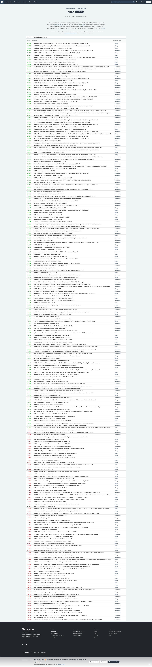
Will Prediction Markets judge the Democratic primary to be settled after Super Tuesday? (57, 356)
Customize (103, 661)
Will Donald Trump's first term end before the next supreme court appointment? (55, 59)
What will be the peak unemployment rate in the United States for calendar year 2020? (57, 164)
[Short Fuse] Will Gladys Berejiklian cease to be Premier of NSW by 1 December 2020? (57, 263)
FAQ (95, 638)
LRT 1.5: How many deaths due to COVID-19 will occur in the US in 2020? (53, 326)
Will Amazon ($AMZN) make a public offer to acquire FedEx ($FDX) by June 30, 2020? (57, 511)
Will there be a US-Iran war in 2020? (43, 474)
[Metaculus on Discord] (26, 645)
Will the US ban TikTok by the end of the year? (46, 529)
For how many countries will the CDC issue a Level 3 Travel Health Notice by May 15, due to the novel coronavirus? (64, 589)
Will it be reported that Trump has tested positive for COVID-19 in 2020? (53, 80)
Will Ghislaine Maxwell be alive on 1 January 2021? (47, 261)
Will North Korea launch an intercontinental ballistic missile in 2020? (52, 409)
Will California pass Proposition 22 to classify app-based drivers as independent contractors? (59, 367)
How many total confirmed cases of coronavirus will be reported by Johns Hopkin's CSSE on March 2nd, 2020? (63, 99)
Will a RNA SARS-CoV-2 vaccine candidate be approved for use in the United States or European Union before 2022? (65, 154)
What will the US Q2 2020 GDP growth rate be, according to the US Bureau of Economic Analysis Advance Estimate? (65, 69)
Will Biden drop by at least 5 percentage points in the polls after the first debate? (55, 562)
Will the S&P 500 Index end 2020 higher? (45, 268)
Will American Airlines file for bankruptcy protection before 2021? (51, 418)
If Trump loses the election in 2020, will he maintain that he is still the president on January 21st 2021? (61, 497)
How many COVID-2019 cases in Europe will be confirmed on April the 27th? (54, 87)
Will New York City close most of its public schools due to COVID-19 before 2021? (55, 599)
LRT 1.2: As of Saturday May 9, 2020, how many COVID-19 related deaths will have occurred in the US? (61, 138)
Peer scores (57, 24)
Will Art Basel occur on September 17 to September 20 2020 (50, 490)
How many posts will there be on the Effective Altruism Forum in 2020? (52, 397)
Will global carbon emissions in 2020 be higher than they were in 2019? (53, 48)
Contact (96, 633)
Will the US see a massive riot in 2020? (44, 170)
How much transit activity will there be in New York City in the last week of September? (57, 610)
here (103, 28)
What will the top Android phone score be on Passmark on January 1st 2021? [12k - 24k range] (59, 282)
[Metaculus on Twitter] (23, 645)
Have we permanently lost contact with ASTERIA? (47, 571)
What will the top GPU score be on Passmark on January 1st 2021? (51, 381)
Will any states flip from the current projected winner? (48, 219)
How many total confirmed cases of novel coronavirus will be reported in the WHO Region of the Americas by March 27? (66, 124)
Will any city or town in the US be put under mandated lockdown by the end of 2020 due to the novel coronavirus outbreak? (66, 143)
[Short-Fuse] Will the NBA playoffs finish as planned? (48, 249)
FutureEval (53, 638)
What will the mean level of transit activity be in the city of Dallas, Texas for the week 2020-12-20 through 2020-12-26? (66, 120)
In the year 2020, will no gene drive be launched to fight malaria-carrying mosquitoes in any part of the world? (63, 601)
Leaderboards (70, 8)
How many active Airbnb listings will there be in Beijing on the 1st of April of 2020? (56, 205)
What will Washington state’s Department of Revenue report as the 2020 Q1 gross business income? (60, 238)
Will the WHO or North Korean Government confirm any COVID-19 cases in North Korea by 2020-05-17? (61, 83)
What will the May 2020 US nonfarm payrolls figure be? (48, 617)
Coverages (81, 24)
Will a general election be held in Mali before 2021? (47, 395)
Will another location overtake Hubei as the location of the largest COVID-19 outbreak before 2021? (60, 129)
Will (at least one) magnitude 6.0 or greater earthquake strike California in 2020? (55, 453)
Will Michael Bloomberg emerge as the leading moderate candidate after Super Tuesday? (57, 467)
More (35, 2)
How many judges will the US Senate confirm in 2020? (48, 404)
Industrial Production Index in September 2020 (46, 323)
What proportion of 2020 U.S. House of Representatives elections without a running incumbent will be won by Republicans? (67, 369)
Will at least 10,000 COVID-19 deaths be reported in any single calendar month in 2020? (57, 388)
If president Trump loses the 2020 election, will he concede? (50, 208)
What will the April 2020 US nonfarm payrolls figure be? (48, 194)
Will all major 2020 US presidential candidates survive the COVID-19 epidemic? (55, 555)
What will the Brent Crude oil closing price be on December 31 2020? (52, 520)
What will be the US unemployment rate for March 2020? (49, 191)
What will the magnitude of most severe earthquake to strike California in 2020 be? (56, 330)
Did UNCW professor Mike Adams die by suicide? (47, 358)
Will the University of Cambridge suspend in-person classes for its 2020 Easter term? (56, 471)
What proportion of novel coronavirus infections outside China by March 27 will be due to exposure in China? (63, 353)
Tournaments (54, 633)
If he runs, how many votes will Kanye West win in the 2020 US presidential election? (56, 376)
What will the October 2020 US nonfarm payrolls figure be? (49, 434)
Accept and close (113, 661)
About (95, 631)
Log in (143, 2)
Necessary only (94, 661)
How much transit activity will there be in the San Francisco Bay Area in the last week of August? (59, 226)
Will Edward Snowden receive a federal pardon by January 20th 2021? (52, 420)
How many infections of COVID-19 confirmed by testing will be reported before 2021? (56, 94)
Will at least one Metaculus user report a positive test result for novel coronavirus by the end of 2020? (61, 43)
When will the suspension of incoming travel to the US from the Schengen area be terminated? (59, 557)
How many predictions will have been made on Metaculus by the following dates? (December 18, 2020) (61, 606)
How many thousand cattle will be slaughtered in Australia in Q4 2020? (53, 608)
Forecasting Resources (115, 631)
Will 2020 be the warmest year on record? (45, 506)
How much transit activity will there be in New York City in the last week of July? (55, 309)
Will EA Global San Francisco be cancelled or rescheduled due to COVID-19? (54, 478)
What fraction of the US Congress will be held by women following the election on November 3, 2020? (61, 437)
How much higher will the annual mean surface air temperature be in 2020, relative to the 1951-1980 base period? (64, 423)
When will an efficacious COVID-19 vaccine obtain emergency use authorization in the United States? (60, 568)
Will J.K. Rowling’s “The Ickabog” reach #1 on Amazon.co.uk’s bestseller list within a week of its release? (62, 46)
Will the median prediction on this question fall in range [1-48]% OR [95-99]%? (55, 168)
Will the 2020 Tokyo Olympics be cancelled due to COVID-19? (50, 256)
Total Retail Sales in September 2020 (43, 240)
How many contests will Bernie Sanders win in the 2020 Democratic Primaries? (55, 145)
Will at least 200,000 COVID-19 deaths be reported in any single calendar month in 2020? (58, 76)
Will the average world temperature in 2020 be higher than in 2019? (52, 247)
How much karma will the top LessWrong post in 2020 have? (50, 603)
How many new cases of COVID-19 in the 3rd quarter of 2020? (50, 515)
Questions (53, 631)
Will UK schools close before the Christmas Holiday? (48, 214)
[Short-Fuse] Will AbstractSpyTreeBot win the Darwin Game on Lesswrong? (54, 543)
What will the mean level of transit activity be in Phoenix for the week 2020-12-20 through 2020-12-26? (61, 136)
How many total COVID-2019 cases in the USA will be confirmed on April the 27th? (56, 101)
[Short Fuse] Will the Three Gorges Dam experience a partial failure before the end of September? (59, 483)
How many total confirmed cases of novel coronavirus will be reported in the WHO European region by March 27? (64, 159)
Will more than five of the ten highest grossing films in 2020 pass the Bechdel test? (56, 277)
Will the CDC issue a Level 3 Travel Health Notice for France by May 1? (52, 541)
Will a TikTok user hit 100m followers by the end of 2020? (49, 152)
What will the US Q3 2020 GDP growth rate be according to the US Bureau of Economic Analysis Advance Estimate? (64, 196)
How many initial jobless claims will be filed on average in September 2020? (54, 291)
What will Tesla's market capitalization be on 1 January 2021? (50, 328)
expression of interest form (70, 33)
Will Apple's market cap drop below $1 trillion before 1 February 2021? (52, 337)
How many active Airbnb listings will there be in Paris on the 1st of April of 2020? (55, 279)
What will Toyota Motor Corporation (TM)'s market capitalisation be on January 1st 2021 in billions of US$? (62, 284)
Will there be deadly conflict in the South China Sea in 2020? (50, 501)
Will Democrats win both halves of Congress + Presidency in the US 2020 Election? (56, 64)
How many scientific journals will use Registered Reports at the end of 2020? (54, 416)
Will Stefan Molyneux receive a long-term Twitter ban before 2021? (51, 360)
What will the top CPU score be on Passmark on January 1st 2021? (51, 402)
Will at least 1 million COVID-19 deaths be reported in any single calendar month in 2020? (57, 231)
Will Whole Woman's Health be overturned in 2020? (47, 140)
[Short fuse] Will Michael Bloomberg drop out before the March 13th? (52, 441)
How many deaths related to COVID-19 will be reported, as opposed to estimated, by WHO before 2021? (61, 78)
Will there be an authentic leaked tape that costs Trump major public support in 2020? (57, 430)
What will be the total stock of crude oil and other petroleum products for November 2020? (58, 275)
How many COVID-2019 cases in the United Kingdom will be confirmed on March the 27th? (58, 198)
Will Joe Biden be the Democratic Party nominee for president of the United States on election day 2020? (62, 312)
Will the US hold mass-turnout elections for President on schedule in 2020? (54, 573)
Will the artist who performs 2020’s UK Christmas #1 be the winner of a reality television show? (59, 499)
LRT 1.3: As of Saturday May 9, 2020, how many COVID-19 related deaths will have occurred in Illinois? (61, 127)
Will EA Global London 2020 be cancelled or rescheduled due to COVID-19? (54, 462)
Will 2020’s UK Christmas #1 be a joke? (44, 302)
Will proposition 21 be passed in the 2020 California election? (50, 488)
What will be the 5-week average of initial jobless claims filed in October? (53, 446)
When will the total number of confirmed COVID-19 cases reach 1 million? (53, 319)
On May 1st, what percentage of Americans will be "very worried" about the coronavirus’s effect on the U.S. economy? (65, 349)
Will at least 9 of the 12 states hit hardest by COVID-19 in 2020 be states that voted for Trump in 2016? (61, 210)
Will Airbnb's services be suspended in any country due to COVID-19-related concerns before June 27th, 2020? (63, 464)
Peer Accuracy (81, 8)
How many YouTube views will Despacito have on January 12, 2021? (52, 117)
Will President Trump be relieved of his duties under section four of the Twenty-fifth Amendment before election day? (65, 400)
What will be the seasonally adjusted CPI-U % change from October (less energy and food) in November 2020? (63, 411)
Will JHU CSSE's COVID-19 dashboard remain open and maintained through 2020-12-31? (57, 525)
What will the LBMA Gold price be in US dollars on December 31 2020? (52, 73)
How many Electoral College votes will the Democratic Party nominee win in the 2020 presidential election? (62, 180)
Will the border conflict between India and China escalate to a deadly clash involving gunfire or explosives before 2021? (66, 346)
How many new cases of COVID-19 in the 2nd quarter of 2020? (50, 92)
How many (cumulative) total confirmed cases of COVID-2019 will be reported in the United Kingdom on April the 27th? (65, 89)
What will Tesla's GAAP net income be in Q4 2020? (47, 182)
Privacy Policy (61, 664)
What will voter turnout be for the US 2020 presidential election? (51, 103)
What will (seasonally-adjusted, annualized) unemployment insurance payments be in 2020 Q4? (59, 383)
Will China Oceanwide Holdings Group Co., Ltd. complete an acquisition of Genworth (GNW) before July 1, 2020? (64, 522)
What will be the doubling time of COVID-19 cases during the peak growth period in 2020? (58, 612)
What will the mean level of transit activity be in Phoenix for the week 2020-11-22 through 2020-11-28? (61, 173)
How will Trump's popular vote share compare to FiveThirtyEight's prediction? (54, 457)
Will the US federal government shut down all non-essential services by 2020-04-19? (56, 594)
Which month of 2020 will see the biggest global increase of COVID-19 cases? (54, 596)
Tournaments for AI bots (57, 635)
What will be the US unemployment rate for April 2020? (48, 175)
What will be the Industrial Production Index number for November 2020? (53, 233)
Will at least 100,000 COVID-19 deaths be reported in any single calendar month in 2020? (57, 485)
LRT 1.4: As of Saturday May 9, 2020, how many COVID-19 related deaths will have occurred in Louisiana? (62, 122)
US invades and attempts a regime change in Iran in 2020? (49, 592)
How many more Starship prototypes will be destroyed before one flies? (53, 221)
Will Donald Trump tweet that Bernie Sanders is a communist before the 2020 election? (57, 52)
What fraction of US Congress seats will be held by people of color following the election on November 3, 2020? (64, 432)
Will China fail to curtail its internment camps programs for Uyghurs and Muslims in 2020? (58, 587)
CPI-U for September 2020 (41, 307)
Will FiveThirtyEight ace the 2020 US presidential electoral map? (51, 450)
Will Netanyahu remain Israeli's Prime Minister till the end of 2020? (51, 217)
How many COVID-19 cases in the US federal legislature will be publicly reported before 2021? (59, 85)
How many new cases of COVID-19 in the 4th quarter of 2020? (50, 203)
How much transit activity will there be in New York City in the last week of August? (56, 251)
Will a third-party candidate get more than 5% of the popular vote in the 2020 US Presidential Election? (61, 527)
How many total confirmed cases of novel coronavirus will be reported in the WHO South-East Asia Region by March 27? (66, 184)
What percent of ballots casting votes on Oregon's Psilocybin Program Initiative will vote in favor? (60, 344)
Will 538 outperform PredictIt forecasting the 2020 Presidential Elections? (53, 298)
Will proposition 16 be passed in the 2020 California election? (50, 413)
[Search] (133, 2)
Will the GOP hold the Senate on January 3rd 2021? (47, 288)
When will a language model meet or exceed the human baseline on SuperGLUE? (55, 365)
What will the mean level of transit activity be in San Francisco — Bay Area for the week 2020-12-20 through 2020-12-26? (66, 150)
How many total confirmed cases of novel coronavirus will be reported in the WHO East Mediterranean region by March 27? (66, 534)
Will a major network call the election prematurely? (47, 460)
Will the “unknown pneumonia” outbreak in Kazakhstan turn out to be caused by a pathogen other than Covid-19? (64, 393)
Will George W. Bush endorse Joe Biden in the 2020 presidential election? (53, 455)
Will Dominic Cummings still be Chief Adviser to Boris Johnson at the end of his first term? (58, 545)
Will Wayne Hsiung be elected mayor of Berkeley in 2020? (49, 439)
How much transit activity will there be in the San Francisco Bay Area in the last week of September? (60, 615)
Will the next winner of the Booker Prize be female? (47, 379)
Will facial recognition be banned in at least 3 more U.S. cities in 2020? (53, 550)
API (110, 635)
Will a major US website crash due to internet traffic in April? (50, 582)
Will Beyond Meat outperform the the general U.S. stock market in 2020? (53, 177)
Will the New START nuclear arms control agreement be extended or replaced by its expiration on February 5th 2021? (65, 293)
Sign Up (148, 2)
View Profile (79, 11)
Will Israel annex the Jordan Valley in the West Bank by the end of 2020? (53, 342)
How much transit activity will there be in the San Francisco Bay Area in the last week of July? (59, 270)
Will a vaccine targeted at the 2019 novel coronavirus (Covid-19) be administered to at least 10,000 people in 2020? (65, 57)
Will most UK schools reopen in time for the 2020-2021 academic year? (53, 314)
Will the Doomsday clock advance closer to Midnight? (48, 212)
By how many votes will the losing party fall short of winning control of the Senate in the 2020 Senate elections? (63, 332)
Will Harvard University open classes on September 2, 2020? (50, 161)
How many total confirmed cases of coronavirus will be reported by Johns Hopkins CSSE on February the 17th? (63, 386)
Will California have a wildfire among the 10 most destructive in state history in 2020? (56, 504)
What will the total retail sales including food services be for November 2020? (54, 300)
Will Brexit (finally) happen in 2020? (43, 469)
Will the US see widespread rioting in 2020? (45, 272)
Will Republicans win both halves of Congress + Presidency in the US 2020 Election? (56, 374)
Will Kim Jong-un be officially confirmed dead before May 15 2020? (52, 444)
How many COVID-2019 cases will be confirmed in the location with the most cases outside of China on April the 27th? (65, 96)
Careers (96, 635)
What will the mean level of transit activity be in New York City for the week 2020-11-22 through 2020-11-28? (63, 189)
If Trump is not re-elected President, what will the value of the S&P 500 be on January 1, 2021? (59, 351)
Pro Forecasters (77, 635)
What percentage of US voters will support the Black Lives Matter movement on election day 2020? (60, 425)
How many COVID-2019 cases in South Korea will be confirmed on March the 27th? (56, 115)
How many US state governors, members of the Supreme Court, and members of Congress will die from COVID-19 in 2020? (66, 131)
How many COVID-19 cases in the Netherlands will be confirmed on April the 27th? (56, 201)
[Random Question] (136, 2)
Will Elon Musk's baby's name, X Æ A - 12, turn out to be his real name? (53, 538)
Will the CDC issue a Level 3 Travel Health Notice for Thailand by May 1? (53, 55)
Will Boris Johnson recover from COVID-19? (45, 585)
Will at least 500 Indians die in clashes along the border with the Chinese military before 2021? (59, 448)
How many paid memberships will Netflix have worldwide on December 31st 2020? (56, 258)
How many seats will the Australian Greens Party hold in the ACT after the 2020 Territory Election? (60, 71)
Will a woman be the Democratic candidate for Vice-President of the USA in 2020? (56, 580)
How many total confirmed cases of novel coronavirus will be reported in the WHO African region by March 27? (63, 50)
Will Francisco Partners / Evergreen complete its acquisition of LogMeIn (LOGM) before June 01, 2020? (61, 481)
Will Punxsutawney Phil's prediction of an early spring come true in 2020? (53, 536)
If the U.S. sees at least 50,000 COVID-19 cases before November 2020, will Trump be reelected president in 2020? (65, 321)
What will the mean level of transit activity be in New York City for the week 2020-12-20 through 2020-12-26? (63, 106)
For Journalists (113, 633)
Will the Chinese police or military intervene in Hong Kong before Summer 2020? (55, 531)
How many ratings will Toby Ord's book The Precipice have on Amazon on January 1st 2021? (58, 390)
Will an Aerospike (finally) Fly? (42, 518)
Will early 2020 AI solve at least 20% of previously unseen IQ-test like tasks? (54, 62)
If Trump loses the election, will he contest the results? (48, 187)
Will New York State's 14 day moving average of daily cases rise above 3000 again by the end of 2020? (61, 372)
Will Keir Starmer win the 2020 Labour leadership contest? (49, 575)
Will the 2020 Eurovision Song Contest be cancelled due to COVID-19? (52, 335)
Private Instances (77, 633)
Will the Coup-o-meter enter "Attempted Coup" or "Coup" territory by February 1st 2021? (57, 305)
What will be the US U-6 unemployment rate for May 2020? (49, 548)
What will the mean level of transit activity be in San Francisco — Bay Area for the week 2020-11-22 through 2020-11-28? (66, 242)
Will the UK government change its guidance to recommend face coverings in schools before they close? (61, 476)
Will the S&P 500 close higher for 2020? (44, 245)
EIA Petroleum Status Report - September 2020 (46, 316)
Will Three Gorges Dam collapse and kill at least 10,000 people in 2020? (53, 339)
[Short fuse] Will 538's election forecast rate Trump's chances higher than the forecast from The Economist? (62, 566)
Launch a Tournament (78, 631)
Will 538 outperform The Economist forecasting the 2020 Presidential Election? (55, 235)
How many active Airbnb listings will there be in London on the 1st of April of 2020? (56, 108)
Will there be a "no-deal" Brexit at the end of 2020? (47, 254)
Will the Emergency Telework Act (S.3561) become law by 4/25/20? (52, 578)
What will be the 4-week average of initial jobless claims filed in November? (54, 295)
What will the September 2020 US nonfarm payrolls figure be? (50, 265)
